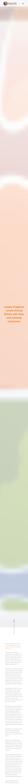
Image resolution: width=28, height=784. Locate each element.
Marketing (12, 647)
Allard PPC (8, 645)
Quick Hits (7, 648)
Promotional (18, 647)
